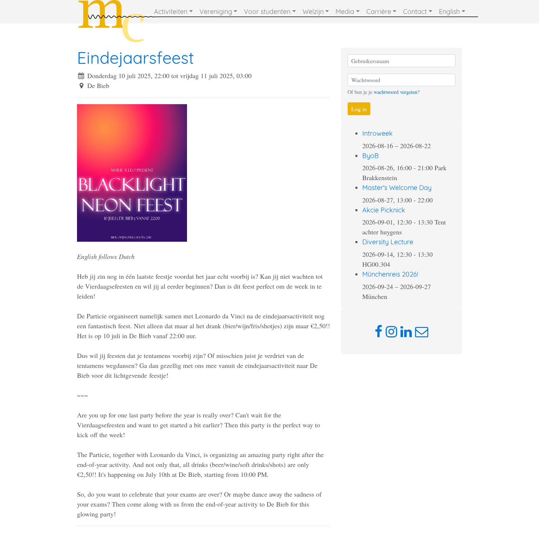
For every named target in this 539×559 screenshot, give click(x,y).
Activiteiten (170, 11)
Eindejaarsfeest (135, 57)
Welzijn (313, 11)
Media (345, 11)
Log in (359, 109)
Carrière (378, 11)
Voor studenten (267, 11)
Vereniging (215, 11)
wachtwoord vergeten (395, 91)
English (449, 11)
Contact (415, 11)
